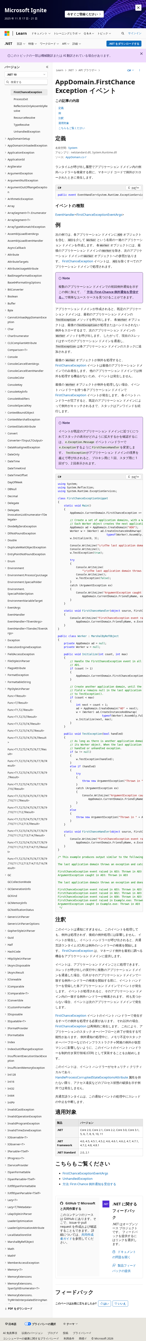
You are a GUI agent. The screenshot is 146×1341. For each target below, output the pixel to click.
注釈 (61, 118)
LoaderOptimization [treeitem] (20, 1221)
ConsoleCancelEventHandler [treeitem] (26, 371)
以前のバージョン (32, 1333)
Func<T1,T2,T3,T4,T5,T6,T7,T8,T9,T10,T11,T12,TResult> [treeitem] (27, 810)
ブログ (52, 1333)
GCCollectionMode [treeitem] (19, 882)
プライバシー (81, 1333)
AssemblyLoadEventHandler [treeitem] (25, 240)
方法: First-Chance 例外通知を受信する (89, 1184)
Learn (59, 70)
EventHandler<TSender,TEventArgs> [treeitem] (28, 631)
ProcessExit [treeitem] (21, 99)
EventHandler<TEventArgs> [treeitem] (25, 621)
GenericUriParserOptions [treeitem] (24, 923)
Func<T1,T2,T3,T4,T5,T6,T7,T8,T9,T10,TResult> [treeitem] (27, 786)
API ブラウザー (88, 70)
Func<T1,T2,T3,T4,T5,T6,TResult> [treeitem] (27, 740)
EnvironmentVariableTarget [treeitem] (25, 600)
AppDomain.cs (75, 157)
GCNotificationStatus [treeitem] (21, 910)
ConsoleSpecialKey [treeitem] (19, 405)
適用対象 (63, 123)
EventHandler (65, 215)
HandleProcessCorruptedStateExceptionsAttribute (91, 1077)
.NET (71, 70)
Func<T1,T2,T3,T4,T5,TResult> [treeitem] (26, 730)
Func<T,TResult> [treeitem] (18, 703)
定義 (61, 108)
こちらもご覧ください (71, 128)
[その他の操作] (139, 70)
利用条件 (69, 1338)
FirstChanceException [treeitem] (28, 92)
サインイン (134, 33)
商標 (81, 1338)
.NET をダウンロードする (124, 43)
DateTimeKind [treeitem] (17, 468)
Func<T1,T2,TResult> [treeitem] (20, 710)
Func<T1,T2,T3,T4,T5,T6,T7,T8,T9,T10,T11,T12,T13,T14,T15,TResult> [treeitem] (28, 847)
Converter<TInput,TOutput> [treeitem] (25, 440)
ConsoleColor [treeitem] (16, 377)
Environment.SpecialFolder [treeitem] (25, 582)
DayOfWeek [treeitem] (15, 482)
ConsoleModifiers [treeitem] (19, 398)
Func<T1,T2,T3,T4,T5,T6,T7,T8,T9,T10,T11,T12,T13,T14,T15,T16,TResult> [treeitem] (27, 863)
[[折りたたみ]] (47, 67)
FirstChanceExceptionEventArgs (99, 215)
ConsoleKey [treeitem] (15, 385)
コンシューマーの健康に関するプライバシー (29, 1338)
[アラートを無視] (138, 8)
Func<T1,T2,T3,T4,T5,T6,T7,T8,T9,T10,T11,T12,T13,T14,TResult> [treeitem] (27, 833)
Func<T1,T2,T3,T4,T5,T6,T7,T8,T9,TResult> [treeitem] (27, 775)
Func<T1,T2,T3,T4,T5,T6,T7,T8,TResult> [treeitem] (27, 763)
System (72, 148)
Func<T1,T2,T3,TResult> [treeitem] (22, 716)
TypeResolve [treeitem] (21, 124)
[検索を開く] (123, 33)
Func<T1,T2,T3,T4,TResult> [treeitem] (24, 724)
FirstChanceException (77, 261)
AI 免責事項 (10, 1333)
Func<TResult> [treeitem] (17, 696)
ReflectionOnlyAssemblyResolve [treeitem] (31, 108)
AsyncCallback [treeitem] (17, 248)
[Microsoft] (7, 33)
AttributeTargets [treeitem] (18, 261)
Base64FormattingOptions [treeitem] (24, 282)
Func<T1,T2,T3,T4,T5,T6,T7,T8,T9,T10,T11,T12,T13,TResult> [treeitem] (27, 821)
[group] (99, 195)
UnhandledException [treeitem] (27, 131)
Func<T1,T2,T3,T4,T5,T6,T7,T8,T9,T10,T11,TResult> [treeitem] (27, 798)
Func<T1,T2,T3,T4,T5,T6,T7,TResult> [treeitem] (27, 751)
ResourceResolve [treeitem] (24, 117)
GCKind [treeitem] (12, 896)
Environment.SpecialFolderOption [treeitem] (20, 591)
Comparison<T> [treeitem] (18, 350)
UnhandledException (78, 1179)
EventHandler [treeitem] (16, 614)
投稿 (65, 1333)
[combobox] (26, 74)
